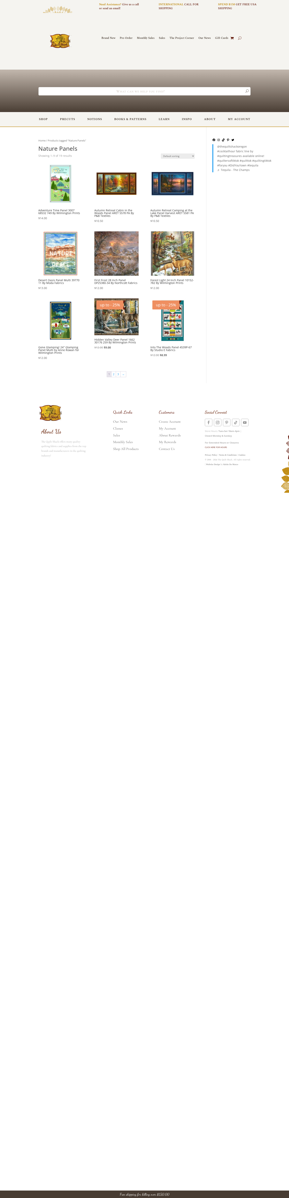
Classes (118, 428)
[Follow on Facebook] (208, 422)
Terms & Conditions (228, 455)
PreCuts (67, 119)
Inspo (187, 119)
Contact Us (167, 449)
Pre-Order (126, 38)
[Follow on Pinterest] (226, 422)
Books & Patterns (130, 119)
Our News (204, 38)
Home (42, 140)
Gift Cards (221, 38)
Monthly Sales (146, 38)
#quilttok (245, 160)
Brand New (108, 38)
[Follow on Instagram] (217, 422)
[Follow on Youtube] (245, 422)
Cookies (241, 455)
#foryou (222, 165)
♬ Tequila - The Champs (233, 170)
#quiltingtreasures (229, 156)
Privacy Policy (211, 455)
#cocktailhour (226, 151)
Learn (164, 119)
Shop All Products (126, 449)
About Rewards (170, 435)
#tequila (252, 165)
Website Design (213, 464)
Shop (43, 119)
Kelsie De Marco (230, 464)
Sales (162, 38)
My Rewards (167, 442)
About (210, 119)
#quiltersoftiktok (228, 160)
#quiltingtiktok (261, 160)
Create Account (170, 421)
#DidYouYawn (237, 165)
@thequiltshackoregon (232, 146)
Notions (94, 119)
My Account (239, 119)
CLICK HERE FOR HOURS (216, 447)
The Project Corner (181, 38)
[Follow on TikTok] (235, 422)
